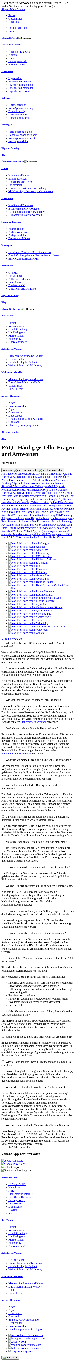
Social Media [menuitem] (15, 388)
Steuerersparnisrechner (34, 721)
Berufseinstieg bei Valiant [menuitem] (22, 362)
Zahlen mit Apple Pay (50, 476)
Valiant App (31, 531)
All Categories (9, 473)
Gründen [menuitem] (13, 272)
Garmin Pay (32, 511)
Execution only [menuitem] (16, 111)
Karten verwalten (11, 492)
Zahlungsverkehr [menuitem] (17, 61)
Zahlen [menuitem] (4, 168)
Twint (20, 531)
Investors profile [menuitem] (17, 405)
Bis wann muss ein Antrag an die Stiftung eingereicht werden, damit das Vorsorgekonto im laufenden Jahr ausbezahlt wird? (38, 913)
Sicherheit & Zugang (46, 534)
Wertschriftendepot (24, 486)
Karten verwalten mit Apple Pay (19, 476)
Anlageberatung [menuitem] (17, 104)
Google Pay (23, 499)
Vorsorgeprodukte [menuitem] (18, 141)
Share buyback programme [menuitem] (23, 425)
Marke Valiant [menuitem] (16, 335)
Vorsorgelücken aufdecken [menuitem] (23, 138)
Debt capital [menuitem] (15, 415)
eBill (51, 486)
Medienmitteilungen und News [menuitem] (25, 379)
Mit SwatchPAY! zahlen (51, 527)
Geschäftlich (15, 18)
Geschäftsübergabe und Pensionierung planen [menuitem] (33, 255)
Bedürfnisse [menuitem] (7, 265)
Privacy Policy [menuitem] (16, 1200)
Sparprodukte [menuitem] (16, 228)
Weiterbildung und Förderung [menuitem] (25, 365)
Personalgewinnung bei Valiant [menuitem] (25, 355)
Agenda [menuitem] (12, 409)
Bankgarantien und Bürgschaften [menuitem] (26, 211)
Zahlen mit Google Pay (44, 502)
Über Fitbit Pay (54, 492)
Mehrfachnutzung (23, 534)
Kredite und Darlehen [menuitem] (20, 205)
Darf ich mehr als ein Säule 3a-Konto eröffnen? (32, 728)
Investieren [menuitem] (14, 282)
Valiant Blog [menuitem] (15, 385)
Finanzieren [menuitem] (7, 71)
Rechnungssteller (49, 518)
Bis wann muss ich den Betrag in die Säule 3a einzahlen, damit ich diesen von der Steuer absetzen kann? (35, 818)
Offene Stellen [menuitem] (16, 358)
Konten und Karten (52, 483)
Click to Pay (21, 479)
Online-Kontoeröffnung (42, 515)
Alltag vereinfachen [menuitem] (19, 278)
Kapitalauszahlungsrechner (16, 753)
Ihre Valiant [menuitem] (7, 315)
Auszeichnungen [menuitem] (17, 341)
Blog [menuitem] (3, 155)
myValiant (23, 515)
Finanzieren (33, 489)
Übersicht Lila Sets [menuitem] (19, 51)
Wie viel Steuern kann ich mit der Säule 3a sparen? (34, 699)
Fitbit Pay (46, 489)
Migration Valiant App (42, 508)
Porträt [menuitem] (12, 322)
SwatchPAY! (9, 515)
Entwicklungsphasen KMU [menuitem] (23, 258)
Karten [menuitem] (12, 58)
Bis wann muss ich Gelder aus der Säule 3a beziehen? (36, 933)
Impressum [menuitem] (14, 1203)
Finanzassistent (32, 483)
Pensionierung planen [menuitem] (20, 131)
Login (11, 30)
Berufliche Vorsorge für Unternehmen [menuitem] (29, 252)
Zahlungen (41, 486)
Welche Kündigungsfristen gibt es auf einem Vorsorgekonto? (39, 885)
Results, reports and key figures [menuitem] (25, 418)
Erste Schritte (59, 489)
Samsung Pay (61, 511)
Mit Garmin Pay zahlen (55, 495)
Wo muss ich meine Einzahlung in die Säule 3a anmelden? (38, 759)
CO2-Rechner (36, 479)
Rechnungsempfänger (14, 489)
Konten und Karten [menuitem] (11, 44)
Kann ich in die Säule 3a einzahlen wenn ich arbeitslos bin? (39, 1036)
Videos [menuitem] (12, 1212)
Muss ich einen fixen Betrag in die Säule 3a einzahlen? (36, 841)
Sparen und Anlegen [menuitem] (11, 222)
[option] (30, 543)
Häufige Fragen (15, 505)
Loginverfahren (21, 508)
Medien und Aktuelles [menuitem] (12, 372)
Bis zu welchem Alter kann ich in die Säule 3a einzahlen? (38, 867)
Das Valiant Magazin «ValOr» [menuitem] (25, 382)
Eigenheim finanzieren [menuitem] (21, 84)
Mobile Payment (64, 508)
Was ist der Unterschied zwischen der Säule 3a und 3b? (36, 1087)
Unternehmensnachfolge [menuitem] (22, 288)
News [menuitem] (11, 402)
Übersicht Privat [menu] (9, 38)
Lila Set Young (56, 537)
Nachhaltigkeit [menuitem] (16, 332)
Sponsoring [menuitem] (14, 338)
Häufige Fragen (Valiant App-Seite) (45, 505)
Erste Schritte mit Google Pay (46, 499)
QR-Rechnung (64, 515)
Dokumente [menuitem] (15, 1206)
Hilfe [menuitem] (11, 1190)
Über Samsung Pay (46, 524)
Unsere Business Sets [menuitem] (20, 181)
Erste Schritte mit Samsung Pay (19, 521)
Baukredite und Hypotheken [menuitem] (24, 208)
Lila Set (43, 537)
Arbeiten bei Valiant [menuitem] (11, 349)
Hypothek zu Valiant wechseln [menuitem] (25, 214)
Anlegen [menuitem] (5, 98)
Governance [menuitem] (15, 412)
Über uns (13, 21)
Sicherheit (7, 486)
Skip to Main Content (13, 9)
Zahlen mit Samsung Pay (20, 524)
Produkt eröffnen (17, 27)
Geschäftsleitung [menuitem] (17, 329)
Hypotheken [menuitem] (15, 78)
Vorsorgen (8, 470)
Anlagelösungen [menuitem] (17, 231)
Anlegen (23, 473)
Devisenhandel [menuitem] (16, 285)
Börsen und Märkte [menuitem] (19, 117)
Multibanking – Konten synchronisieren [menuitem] (30, 191)
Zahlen (34, 537)
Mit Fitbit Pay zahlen (33, 492)
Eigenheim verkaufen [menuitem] (20, 91)
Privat (11, 15)
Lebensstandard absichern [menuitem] (22, 134)
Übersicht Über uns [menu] (11, 309)
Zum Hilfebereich (12, 638)
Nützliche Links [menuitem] (9, 1177)
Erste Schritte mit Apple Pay (56, 473)
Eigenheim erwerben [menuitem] (20, 81)
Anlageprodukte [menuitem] (17, 114)
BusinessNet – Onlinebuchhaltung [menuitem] (27, 188)
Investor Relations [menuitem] (10, 396)
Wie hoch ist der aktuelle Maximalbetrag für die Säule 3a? (38, 1124)
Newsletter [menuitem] (14, 1187)
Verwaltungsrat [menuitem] (16, 325)
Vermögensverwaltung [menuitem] (21, 108)
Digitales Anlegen (55, 479)
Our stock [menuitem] (13, 421)
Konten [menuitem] (12, 54)
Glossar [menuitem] (12, 1209)
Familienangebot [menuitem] (17, 64)
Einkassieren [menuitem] (15, 184)
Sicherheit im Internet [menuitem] (20, 1193)
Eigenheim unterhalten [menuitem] (21, 87)
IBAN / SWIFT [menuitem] (17, 1184)
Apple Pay (34, 473)
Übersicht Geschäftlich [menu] (12, 161)
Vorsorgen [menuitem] (6, 124)
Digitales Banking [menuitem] (10, 148)
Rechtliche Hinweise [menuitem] (20, 1197)
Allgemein (17, 483)
